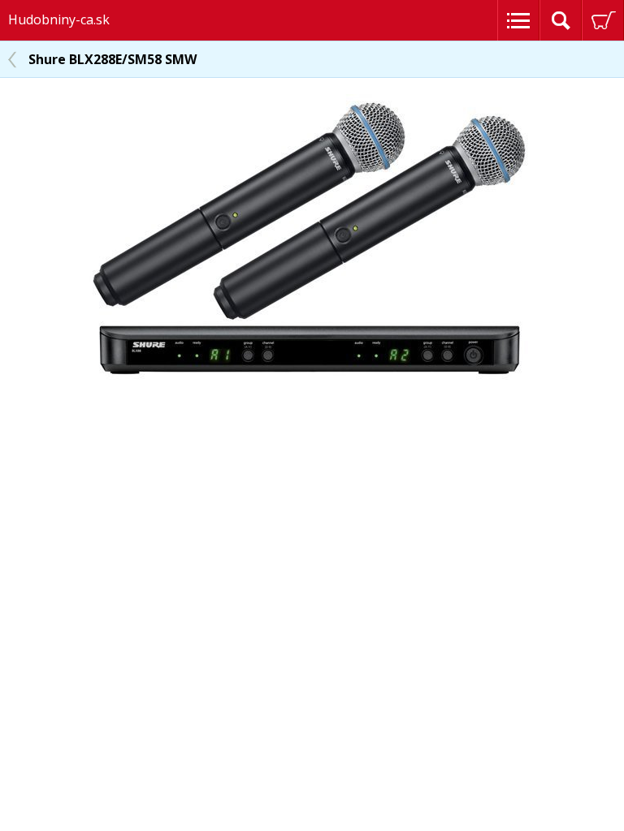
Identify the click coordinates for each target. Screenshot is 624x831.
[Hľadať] (560, 20)
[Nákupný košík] (603, 20)
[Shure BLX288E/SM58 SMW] (312, 381)
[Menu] (518, 20)
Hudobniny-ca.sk (59, 19)
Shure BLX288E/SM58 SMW (112, 59)
